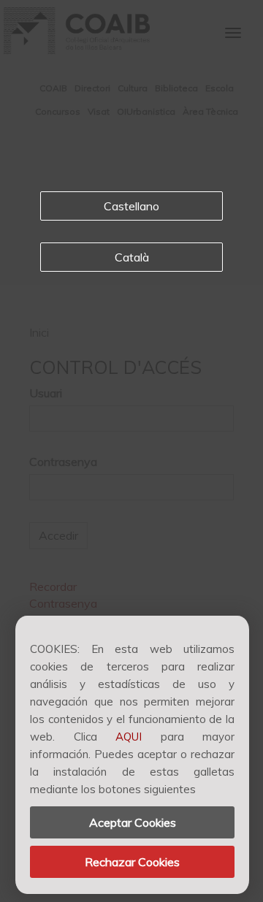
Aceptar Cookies (132, 822)
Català (132, 257)
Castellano (131, 206)
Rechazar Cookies (132, 862)
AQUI (128, 737)
